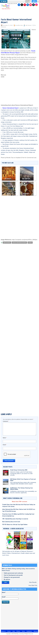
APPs (34, 1)
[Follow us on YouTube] (30, 4)
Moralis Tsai (9, 157)
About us (3, 631)
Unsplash (18, 157)
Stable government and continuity (13, 573)
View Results (32, 582)
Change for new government (12, 577)
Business (30, 551)
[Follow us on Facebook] (19, 4)
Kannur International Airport (19, 242)
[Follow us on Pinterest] (24, 4)
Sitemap (36, 631)
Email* (4, 597)
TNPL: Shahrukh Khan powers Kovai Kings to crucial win (15, 519)
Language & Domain (27, 1)
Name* (3, 592)
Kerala (30, 242)
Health (23, 553)
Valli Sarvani (28, 25)
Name (5, 437)
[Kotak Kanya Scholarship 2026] (5, 472)
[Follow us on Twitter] (22, 4)
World (4, 553)
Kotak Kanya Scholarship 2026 (18, 470)
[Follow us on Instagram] (36, 4)
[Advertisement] (22, 86)
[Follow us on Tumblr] (33, 4)
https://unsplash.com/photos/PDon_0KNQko (24, 239)
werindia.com (9, 551)
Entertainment (16, 553)
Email (4, 444)
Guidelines (29, 631)
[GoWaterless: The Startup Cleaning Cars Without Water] (5, 490)
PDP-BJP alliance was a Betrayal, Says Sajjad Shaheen (14, 524)
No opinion (7, 579)
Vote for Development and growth (13, 575)
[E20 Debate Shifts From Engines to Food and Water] (5, 481)
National (23, 551)
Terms (23, 631)
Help (13, 631)
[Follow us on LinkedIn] (27, 4)
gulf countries (7, 242)
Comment (6, 421)
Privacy (18, 631)
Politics (9, 553)
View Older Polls (32, 585)
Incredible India (19, 25)
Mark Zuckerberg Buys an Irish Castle (11, 521)
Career (9, 631)
